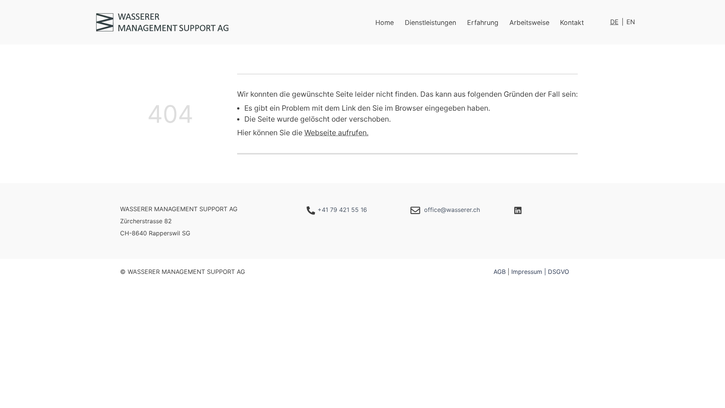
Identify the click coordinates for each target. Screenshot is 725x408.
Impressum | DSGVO (540, 271)
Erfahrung (482, 22)
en (630, 22)
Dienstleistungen (430, 22)
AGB (500, 271)
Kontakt (572, 22)
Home (384, 22)
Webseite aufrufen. (336, 132)
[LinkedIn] (517, 209)
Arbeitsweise (529, 22)
